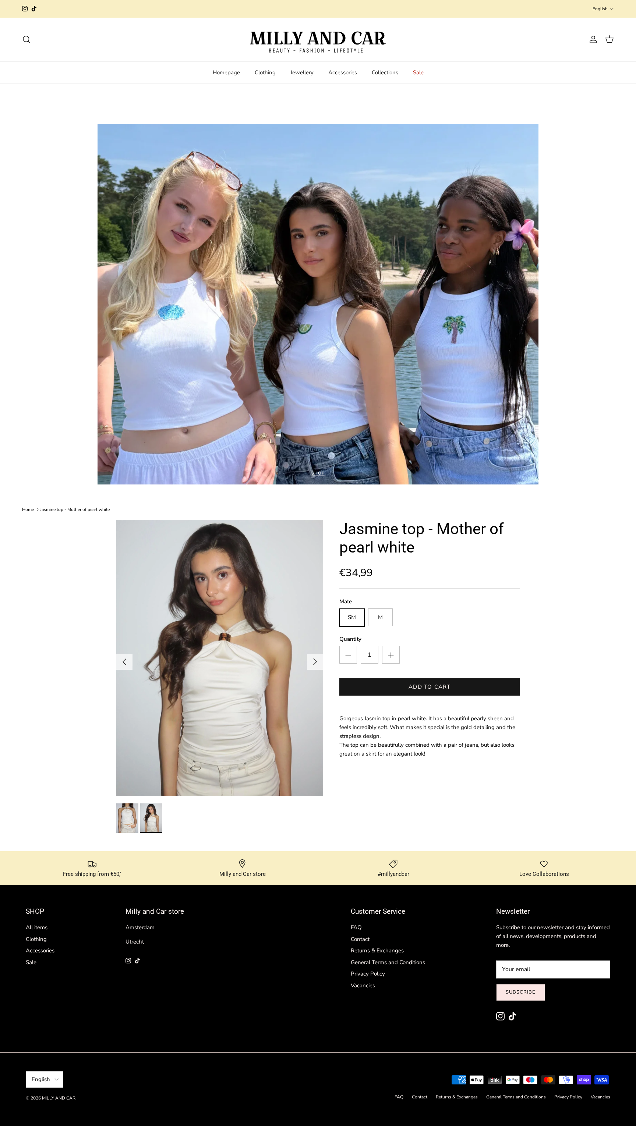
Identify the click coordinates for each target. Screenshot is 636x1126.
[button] (559, 39)
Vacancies (363, 985)
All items (36, 927)
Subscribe (521, 992)
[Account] (592, 39)
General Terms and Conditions (388, 962)
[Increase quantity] (391, 655)
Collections (385, 72)
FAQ (356, 927)
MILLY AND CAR (58, 1098)
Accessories (342, 72)
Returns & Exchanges (377, 950)
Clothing (265, 72)
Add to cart (430, 687)
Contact (360, 939)
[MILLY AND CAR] (318, 39)
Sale (418, 72)
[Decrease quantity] (348, 655)
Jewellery (302, 72)
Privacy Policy (368, 973)
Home (28, 509)
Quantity (350, 639)
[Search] (26, 39)
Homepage (226, 72)
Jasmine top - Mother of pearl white (75, 509)
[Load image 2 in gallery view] (219, 658)
